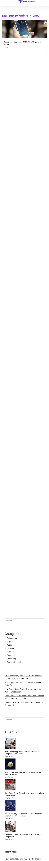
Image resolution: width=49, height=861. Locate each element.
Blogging (10, 648)
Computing (11, 658)
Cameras (10, 655)
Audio (9, 645)
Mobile (6, 48)
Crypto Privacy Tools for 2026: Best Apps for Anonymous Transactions (23, 815)
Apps (9, 641)
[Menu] (2, 3)
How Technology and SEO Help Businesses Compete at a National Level (22, 752)
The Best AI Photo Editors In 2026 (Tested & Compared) (23, 835)
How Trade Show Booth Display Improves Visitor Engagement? (24, 794)
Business (10, 652)
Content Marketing (15, 662)
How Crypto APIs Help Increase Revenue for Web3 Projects (23, 773)
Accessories (12, 638)
